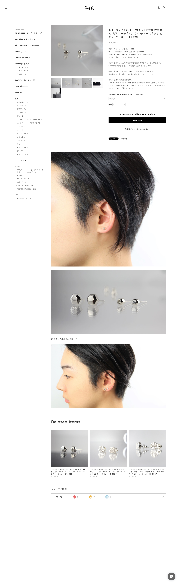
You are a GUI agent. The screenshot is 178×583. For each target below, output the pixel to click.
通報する (124, 139)
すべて (59, 497)
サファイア (21, 126)
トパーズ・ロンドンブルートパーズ (29, 119)
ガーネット (21, 140)
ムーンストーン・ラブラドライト (29, 123)
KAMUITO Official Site (26, 198)
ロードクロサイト (23, 147)
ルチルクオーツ (22, 102)
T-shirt (18, 92)
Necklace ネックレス (25, 39)
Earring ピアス (22, 64)
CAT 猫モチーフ (22, 86)
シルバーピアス (22, 71)
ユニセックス (20, 160)
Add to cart (137, 120)
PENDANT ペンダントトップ (28, 33)
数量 (110, 105)
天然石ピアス (22, 74)
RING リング (20, 52)
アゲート (20, 116)
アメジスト (21, 151)
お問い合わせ (22, 182)
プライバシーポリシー (25, 185)
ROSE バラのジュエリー (26, 80)
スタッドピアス (22, 67)
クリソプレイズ (22, 133)
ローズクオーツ (22, 154)
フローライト (22, 112)
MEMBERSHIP (23, 179)
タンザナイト (22, 105)
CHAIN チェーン (22, 58)
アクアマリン (22, 109)
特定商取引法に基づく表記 (26, 189)
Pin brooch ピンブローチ (27, 45)
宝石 (17, 99)
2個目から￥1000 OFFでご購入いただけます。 (127, 95)
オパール (20, 130)
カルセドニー (22, 137)
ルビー (19, 144)
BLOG (19, 175)
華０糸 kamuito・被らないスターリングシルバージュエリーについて (30, 171)
